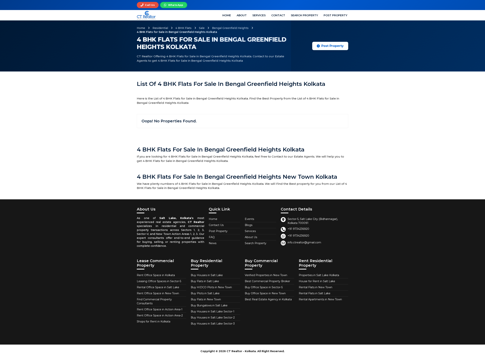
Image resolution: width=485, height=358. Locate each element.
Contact (278, 15)
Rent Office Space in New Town (158, 293)
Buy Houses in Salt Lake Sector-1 (212, 311)
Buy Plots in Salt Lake (205, 293)
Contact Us (216, 225)
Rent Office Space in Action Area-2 (160, 315)
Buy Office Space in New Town (265, 293)
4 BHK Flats (183, 28)
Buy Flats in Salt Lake (205, 281)
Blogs (248, 225)
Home (226, 15)
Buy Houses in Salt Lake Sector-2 (213, 317)
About (242, 15)
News (212, 243)
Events (249, 219)
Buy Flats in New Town (206, 299)
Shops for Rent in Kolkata (153, 321)
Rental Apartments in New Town (320, 299)
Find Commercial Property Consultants (154, 301)
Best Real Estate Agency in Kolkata (268, 299)
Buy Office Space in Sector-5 (264, 287)
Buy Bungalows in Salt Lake (209, 305)
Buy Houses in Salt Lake (207, 275)
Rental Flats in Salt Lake (314, 293)
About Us (251, 237)
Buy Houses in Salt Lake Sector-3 (213, 323)
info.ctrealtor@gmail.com (304, 242)
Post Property (335, 15)
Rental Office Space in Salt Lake (158, 287)
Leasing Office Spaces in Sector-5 (159, 281)
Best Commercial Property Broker (267, 281)
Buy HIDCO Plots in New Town (211, 287)
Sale (202, 28)
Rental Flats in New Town (315, 287)
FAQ (212, 237)
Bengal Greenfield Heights (230, 28)
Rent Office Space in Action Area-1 (159, 309)
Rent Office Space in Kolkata (156, 275)
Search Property (304, 15)
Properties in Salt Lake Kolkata (319, 275)
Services (259, 15)
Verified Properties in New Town (266, 275)
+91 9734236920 (298, 229)
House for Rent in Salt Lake (317, 281)
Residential (160, 28)
